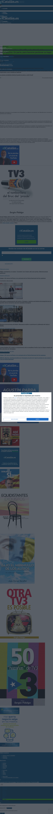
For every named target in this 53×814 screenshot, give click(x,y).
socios (15, 397)
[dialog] (26, 407)
